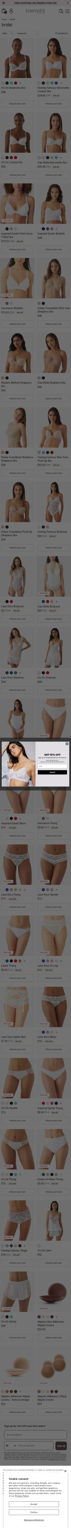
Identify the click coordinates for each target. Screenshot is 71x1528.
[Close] (65, 1471)
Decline (33, 1512)
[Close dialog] (67, 743)
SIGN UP (52, 772)
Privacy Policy (22, 1496)
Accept (33, 1504)
